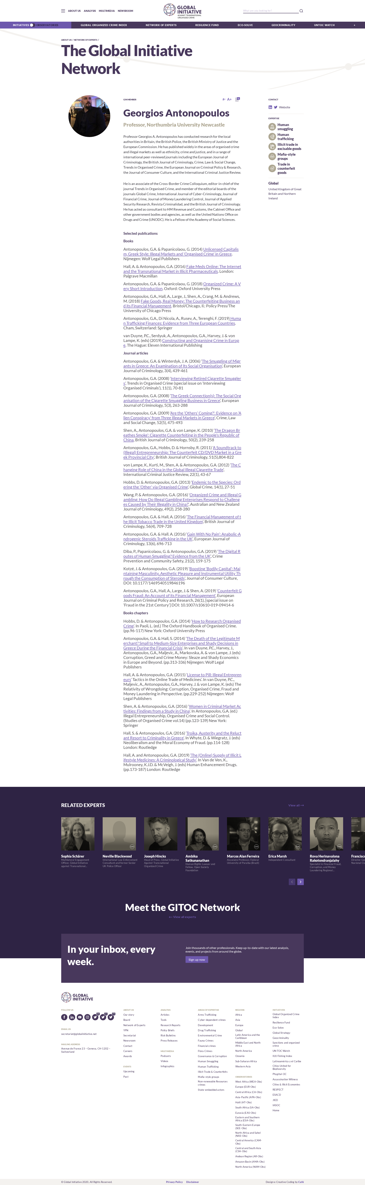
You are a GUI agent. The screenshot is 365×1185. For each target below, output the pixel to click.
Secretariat (129, 1035)
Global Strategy (281, 1032)
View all (294, 805)
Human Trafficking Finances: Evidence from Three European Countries (182, 320)
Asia (237, 1019)
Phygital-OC (279, 1074)
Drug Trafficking (207, 1030)
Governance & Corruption (212, 1056)
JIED (275, 1100)
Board (126, 1019)
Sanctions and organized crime (286, 1044)
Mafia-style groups (208, 1076)
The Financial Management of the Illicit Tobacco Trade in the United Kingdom (182, 519)
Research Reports (170, 1025)
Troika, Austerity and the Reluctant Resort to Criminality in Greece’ (182, 735)
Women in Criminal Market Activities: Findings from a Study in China (182, 708)
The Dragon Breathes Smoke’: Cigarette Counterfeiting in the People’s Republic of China (181, 435)
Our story (128, 1014)
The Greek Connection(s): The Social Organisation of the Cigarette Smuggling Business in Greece (182, 398)
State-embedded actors (211, 1089)
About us (74, 10)
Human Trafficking (208, 1066)
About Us (66, 40)
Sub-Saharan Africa (246, 1061)
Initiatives (21, 25)
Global (273, 183)
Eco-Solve (245, 25)
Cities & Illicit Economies (286, 1084)
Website (281, 107)
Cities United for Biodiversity (282, 1067)
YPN (126, 1030)
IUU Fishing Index (282, 1055)
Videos (164, 1061)
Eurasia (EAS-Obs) (245, 1112)
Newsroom (125, 10)
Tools (164, 1019)
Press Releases (169, 1040)
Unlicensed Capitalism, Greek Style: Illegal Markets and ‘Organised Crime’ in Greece (181, 251)
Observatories (47, 25)
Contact (127, 1045)
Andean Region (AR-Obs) (249, 1156)
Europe (239, 1025)
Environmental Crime (210, 1035)
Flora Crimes (205, 1051)
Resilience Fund (207, 25)
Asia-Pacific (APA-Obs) (248, 1097)
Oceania (239, 1055)
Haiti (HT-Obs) (243, 1102)
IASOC (276, 1105)
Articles (165, 1014)
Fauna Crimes (205, 1040)
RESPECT (278, 1089)
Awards (127, 1056)
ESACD (277, 1094)
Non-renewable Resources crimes (213, 1083)
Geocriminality (283, 25)
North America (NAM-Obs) (250, 1166)
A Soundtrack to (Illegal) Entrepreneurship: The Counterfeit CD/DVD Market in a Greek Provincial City (182, 452)
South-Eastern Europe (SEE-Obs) (247, 1126)
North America (243, 1050)
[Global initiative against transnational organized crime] (182, 10)
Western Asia (243, 1066)
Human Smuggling (208, 1061)
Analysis (90, 10)
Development (205, 1025)
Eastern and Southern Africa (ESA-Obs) (247, 1119)
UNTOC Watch (324, 25)
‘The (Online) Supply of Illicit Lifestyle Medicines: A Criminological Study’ (182, 757)
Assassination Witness (285, 1079)
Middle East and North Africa (248, 1044)
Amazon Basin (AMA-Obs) (250, 1161)
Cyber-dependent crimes (212, 1019)
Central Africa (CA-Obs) (248, 1092)
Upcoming (129, 1071)
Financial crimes (207, 1045)
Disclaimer (192, 1181)
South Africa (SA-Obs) (247, 1107)
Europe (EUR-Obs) (245, 1086)
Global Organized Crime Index (104, 25)
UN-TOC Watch (281, 1050)
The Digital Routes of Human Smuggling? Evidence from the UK (181, 553)
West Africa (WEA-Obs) (248, 1081)
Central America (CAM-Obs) (248, 1142)
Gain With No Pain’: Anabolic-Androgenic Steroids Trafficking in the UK (182, 536)
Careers (127, 1051)
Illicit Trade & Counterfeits (212, 1071)
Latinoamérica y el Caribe (287, 1061)
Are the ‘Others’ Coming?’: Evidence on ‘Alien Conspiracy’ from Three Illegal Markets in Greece (182, 415)
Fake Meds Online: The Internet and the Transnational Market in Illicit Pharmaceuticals (182, 268)
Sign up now (197, 959)
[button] (63, 11)
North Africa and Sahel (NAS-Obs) (248, 1134)
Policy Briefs (168, 1030)
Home (276, 1110)
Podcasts (166, 1055)
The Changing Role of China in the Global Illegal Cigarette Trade (182, 467)
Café (301, 1181)
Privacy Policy (174, 1181)
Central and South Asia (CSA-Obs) (248, 1150)
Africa (238, 1014)
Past (126, 1076)
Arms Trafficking (207, 1014)
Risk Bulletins (168, 1035)
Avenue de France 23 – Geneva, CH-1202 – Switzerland (85, 1050)
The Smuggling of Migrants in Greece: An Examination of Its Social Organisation (182, 363)
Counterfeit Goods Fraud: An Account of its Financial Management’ (182, 593)
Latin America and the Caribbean (247, 1036)
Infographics (167, 1066)
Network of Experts (161, 25)
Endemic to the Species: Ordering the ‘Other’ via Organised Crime (182, 484)
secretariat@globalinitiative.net (79, 1033)
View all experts (184, 917)
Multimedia (107, 10)
